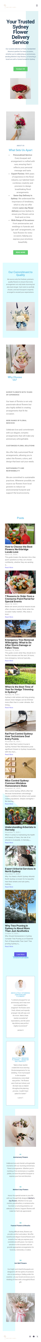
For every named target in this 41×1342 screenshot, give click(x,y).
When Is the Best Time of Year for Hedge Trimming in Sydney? (19, 689)
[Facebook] (34, 1336)
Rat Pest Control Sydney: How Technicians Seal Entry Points (19, 736)
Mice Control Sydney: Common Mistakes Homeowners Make (17, 783)
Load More (20, 954)
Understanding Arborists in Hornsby (20, 828)
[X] (37, 1336)
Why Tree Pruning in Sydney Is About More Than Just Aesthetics (17, 928)
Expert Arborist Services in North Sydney (20, 870)
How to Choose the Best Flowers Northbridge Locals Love (18, 549)
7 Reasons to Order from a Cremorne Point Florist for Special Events (19, 599)
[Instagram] (30, 1336)
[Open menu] (37, 5)
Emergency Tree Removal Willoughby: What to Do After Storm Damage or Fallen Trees (19, 644)
